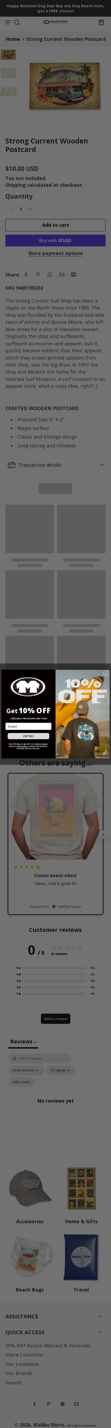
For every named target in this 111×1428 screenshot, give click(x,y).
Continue (28, 736)
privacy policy (22, 746)
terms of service (40, 744)
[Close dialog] (106, 673)
